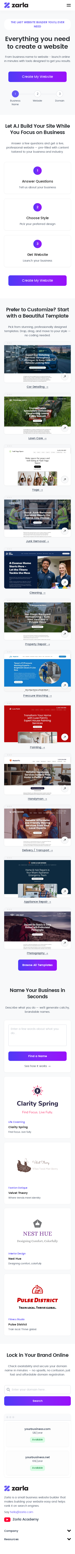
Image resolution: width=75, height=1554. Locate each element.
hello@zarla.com (21, 1512)
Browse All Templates (37, 965)
